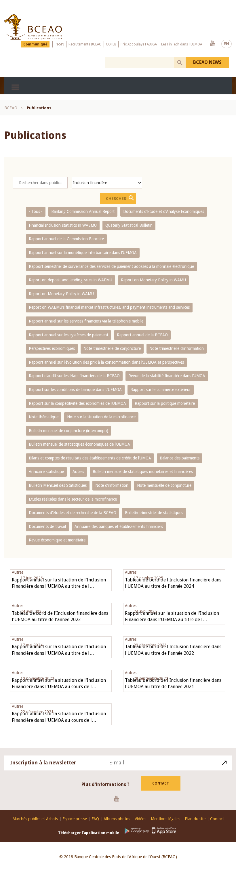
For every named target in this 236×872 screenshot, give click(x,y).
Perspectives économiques (52, 348)
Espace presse (74, 819)
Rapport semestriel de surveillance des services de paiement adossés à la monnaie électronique (111, 266)
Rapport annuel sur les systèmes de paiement (68, 335)
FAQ (95, 819)
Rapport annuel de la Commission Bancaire (66, 238)
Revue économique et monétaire (57, 540)
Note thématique (43, 417)
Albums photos (117, 819)
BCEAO (10, 108)
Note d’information (111, 485)
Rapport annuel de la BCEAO (142, 335)
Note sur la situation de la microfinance (101, 417)
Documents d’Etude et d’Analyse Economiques (163, 211)
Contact (160, 783)
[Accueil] (33, 27)
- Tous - (36, 211)
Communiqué (35, 44)
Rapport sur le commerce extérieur (160, 389)
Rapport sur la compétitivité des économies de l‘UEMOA (77, 403)
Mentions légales (165, 819)
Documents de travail (47, 526)
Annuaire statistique (46, 471)
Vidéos (140, 819)
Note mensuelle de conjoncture (164, 485)
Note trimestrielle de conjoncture (112, 348)
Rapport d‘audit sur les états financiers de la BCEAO (74, 375)
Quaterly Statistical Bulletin (129, 225)
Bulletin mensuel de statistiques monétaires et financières (143, 471)
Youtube (212, 44)
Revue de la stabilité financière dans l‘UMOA (166, 375)
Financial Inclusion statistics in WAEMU (63, 225)
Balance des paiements (179, 458)
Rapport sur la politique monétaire (165, 403)
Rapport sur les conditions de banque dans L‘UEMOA (75, 389)
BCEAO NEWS (207, 62)
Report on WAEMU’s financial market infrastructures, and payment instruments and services (109, 307)
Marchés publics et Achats (35, 819)
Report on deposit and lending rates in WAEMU (70, 280)
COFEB (111, 44)
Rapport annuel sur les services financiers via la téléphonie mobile (86, 321)
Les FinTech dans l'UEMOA (181, 44)
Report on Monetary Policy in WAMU (153, 280)
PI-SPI (59, 44)
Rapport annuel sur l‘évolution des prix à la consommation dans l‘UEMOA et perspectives (106, 362)
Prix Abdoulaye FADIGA (139, 44)
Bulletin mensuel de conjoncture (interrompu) (68, 430)
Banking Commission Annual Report (83, 211)
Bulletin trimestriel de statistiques (154, 512)
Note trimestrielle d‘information (176, 348)
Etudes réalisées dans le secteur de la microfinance (73, 499)
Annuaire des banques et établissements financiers (119, 526)
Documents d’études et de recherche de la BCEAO (72, 512)
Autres (78, 471)
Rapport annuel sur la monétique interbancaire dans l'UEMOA (83, 252)
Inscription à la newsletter (43, 763)
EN (226, 43)
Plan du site (195, 819)
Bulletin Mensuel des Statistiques (58, 485)
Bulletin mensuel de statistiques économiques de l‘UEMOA (79, 444)
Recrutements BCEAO (85, 44)
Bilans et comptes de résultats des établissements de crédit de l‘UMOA (90, 458)
